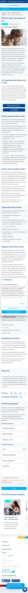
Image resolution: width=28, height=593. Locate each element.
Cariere (4, 558)
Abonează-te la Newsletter (9, 397)
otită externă (6, 155)
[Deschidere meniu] (2, 4)
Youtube (13, 572)
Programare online (26, 5)
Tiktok (8, 572)
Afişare (22, 303)
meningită (5, 327)
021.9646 (15, 110)
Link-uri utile (5, 545)
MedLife (3, 13)
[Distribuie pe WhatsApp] (15, 393)
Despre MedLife (7, 549)
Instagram (5, 572)
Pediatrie (3, 15)
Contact (4, 553)
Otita (2, 86)
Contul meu (24, 5)
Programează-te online (13, 105)
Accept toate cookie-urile (14, 312)
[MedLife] (14, 5)
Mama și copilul (16, 13)
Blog (8, 13)
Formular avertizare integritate (10, 566)
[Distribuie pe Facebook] (11, 393)
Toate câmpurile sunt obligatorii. (9, 477)
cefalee (4, 226)
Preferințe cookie (13, 308)
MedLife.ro (5, 542)
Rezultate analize (21, 5)
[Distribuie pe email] (20, 393)
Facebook (2, 572)
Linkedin (10, 572)
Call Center (7, 555)
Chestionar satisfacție (8, 561)
